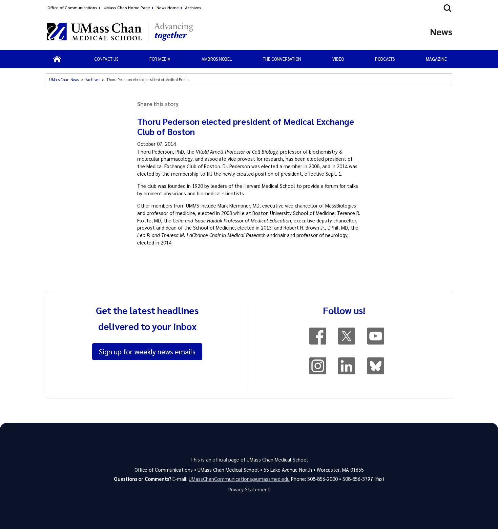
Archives (193, 7)
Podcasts (385, 59)
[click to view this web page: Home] (57, 59)
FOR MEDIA (159, 59)
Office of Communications (72, 7)
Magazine (436, 59)
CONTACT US (106, 59)
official (219, 459)
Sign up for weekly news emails (147, 351)
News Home (168, 7)
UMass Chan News (64, 79)
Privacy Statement (249, 489)
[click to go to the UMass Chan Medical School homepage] (94, 31)
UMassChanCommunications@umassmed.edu (239, 479)
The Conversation (282, 59)
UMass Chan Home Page (127, 7)
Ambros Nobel (217, 59)
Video (338, 59)
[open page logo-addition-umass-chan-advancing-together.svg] (173, 31)
